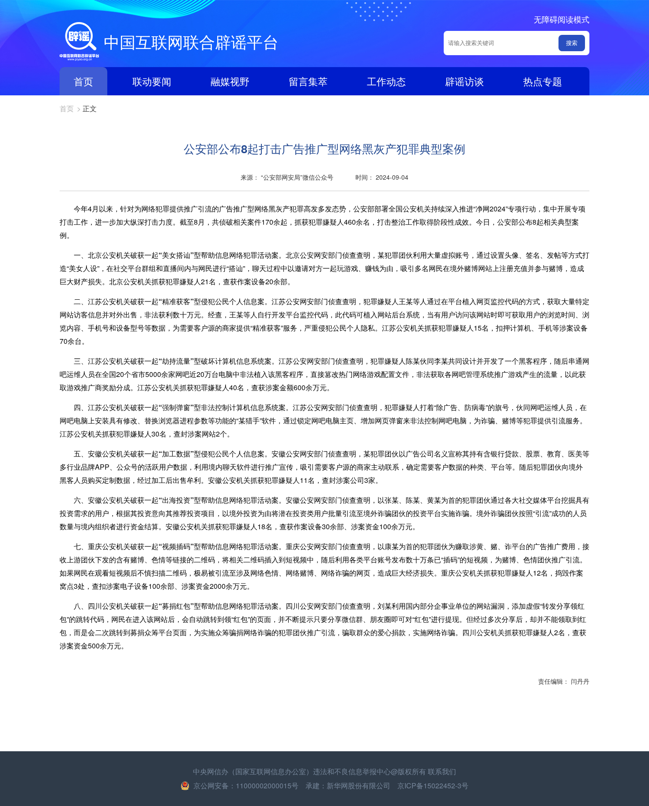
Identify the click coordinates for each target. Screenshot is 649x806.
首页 (83, 81)
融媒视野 (230, 81)
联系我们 (442, 771)
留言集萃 (308, 81)
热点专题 (542, 81)
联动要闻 (151, 81)
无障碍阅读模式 (561, 19)
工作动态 (386, 81)
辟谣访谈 (464, 81)
